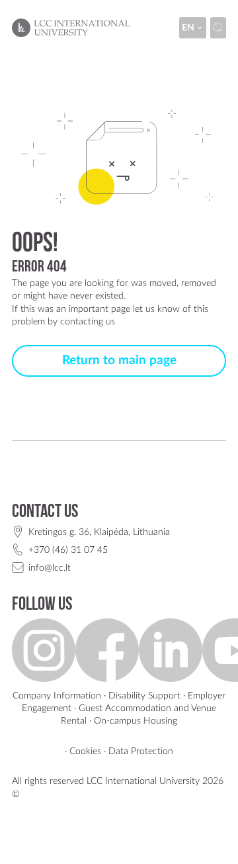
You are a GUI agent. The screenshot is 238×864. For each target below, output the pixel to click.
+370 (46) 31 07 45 (68, 550)
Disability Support (144, 695)
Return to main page (119, 360)
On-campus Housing (135, 721)
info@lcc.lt (49, 568)
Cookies (85, 751)
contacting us (87, 321)
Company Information (57, 695)
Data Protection (140, 751)
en (188, 27)
